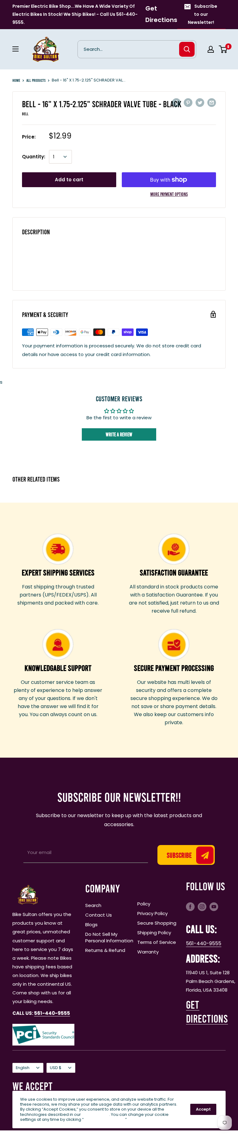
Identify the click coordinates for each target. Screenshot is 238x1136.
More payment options (169, 194)
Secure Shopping (156, 923)
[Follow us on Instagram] (202, 906)
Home (16, 80)
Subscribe (179, 855)
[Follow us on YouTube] (213, 906)
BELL (25, 113)
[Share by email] (211, 102)
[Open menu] (15, 48)
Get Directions (161, 14)
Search (93, 905)
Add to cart (69, 179)
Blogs (91, 924)
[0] (223, 49)
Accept (203, 1109)
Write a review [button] (119, 434)
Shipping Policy (154, 932)
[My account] (211, 49)
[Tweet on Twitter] (200, 102)
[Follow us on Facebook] (190, 906)
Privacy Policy (152, 913)
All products (36, 80)
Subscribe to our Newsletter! (203, 14)
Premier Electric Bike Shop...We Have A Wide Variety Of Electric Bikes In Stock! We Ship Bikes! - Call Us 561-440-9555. (75, 14)
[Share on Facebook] (176, 102)
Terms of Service (156, 942)
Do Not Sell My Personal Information (109, 937)
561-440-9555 (203, 943)
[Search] (187, 49)
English (22, 1067)
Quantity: (33, 156)
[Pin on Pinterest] (188, 102)
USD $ (55, 1067)
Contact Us (98, 915)
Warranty (148, 952)
